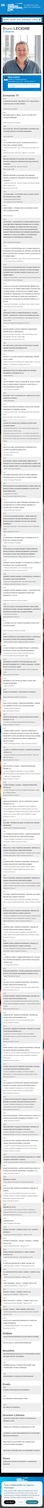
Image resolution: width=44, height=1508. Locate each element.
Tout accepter (32, 1502)
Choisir (20, 1502)
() (23, 79)
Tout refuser (10, 1502)
